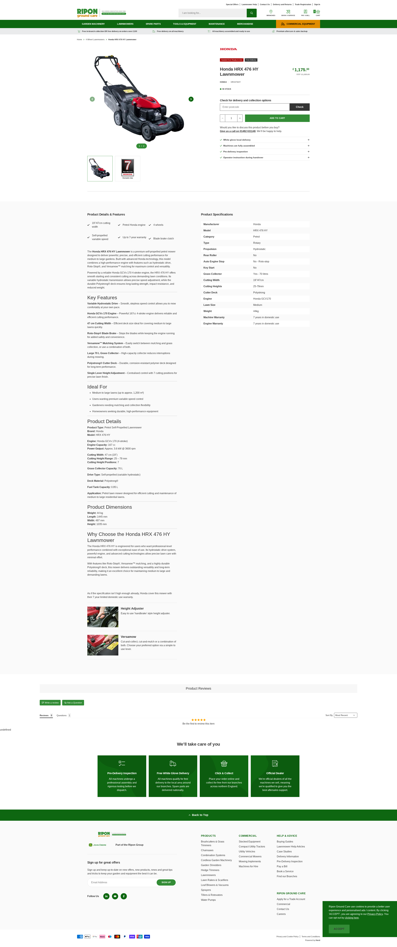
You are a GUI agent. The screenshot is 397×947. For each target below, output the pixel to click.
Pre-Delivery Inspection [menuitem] (290, 861)
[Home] (101, 13)
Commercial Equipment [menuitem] (301, 24)
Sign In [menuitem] (317, 4)
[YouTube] (115, 896)
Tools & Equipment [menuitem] (184, 24)
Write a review (52, 702)
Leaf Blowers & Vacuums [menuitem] (215, 885)
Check (299, 107)
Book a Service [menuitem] (285, 871)
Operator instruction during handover (243, 157)
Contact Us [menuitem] (265, 4)
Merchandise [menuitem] (245, 24)
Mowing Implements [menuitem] (250, 861)
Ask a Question (74, 702)
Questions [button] (62, 715)
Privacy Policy (375, 914)
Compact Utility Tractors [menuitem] (252, 846)
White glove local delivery (237, 140)
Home (79, 39)
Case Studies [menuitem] (284, 851)
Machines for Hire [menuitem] (248, 866)
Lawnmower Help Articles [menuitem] (291, 846)
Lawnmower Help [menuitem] (249, 4)
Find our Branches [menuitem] (287, 876)
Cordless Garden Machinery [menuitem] (216, 860)
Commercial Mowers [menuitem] (250, 856)
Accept (339, 929)
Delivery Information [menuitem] (288, 856)
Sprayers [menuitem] (206, 890)
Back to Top (200, 815)
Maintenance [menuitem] (217, 24)
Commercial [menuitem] (283, 904)
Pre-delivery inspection (235, 151)
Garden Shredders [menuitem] (211, 865)
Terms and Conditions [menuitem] (311, 937)
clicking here (352, 917)
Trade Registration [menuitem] (303, 4)
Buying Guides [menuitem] (285, 841)
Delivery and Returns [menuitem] (282, 4)
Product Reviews (198, 688)
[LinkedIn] (106, 896)
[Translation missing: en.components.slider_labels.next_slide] (191, 99)
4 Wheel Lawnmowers (95, 39)
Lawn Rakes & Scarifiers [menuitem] (214, 880)
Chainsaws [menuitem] (207, 850)
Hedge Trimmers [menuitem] (210, 870)
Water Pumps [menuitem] (208, 900)
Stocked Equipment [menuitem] (249, 841)
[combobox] (212, 13)
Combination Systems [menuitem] (213, 855)
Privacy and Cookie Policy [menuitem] (288, 937)
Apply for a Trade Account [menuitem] (291, 899)
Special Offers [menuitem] (232, 4)
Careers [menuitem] (281, 914)
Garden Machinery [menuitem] (93, 24)
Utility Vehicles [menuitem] (247, 851)
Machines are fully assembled (239, 145)
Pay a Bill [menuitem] (282, 866)
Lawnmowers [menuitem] (125, 24)
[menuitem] (106, 896)
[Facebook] (124, 896)
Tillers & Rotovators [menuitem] (212, 895)
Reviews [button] (44, 715)
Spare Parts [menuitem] (153, 24)
